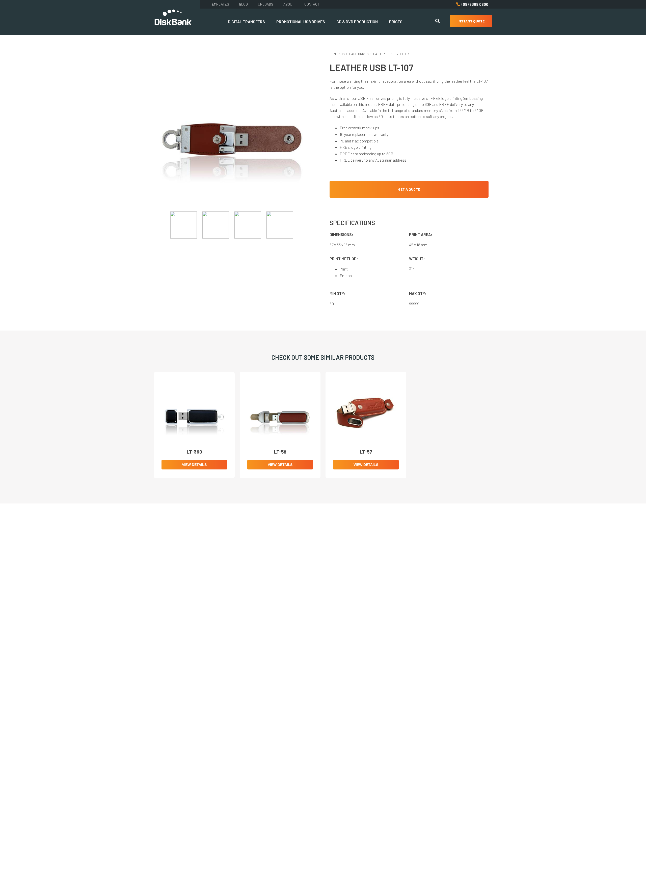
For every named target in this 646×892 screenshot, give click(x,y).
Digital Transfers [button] (246, 21)
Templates (219, 4)
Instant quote (470, 21)
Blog (243, 4)
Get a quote (409, 189)
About (288, 4)
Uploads (265, 4)
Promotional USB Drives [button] (300, 21)
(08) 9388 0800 (475, 4)
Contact (311, 4)
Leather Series (383, 54)
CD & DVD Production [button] (357, 21)
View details (194, 465)
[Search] (437, 21)
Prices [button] (395, 21)
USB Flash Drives (355, 54)
